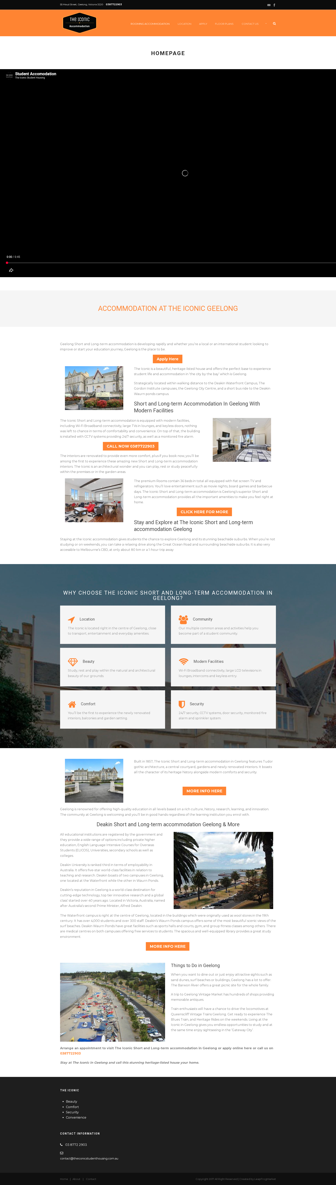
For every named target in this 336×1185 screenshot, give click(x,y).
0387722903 (114, 4)
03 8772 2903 (76, 1145)
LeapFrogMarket (265, 1179)
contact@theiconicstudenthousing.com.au (89, 1158)
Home (64, 1179)
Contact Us (250, 23)
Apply (203, 23)
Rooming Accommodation (150, 23)
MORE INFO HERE (204, 791)
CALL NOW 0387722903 (131, 446)
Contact (91, 1179)
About (76, 1179)
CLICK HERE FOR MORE (204, 512)
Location (184, 23)
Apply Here (167, 359)
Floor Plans (224, 23)
